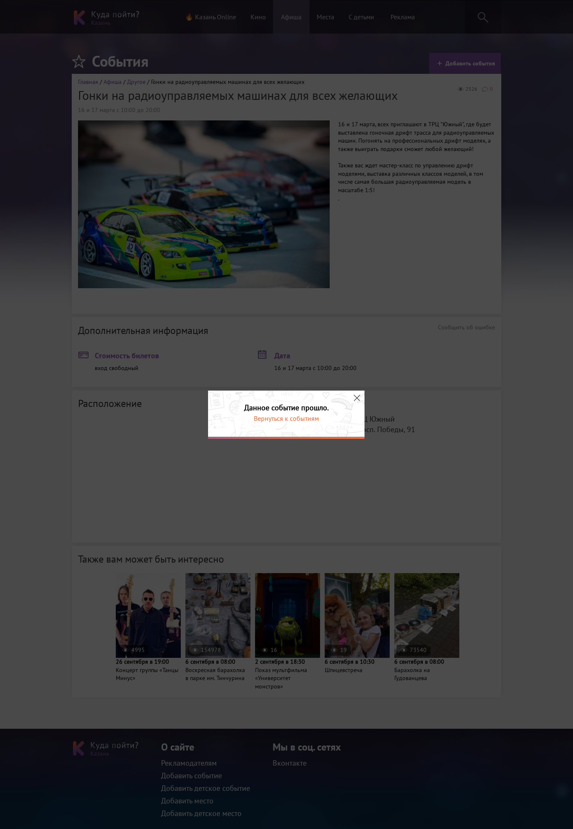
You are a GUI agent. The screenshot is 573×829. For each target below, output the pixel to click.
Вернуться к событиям (286, 418)
